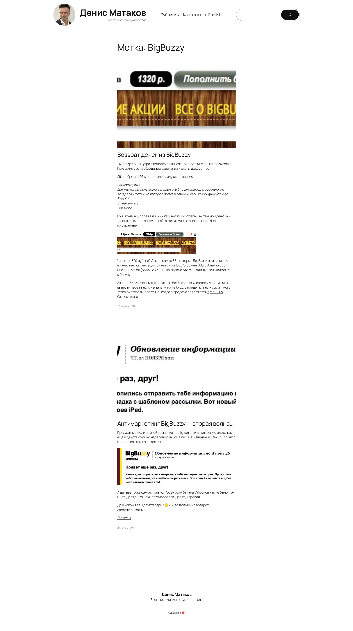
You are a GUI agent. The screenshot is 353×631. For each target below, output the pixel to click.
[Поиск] (290, 15)
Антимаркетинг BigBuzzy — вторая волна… (175, 423)
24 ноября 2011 (126, 527)
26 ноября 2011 (126, 306)
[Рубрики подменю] (178, 14)
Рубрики (168, 14)
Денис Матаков (113, 12)
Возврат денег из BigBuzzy (154, 154)
